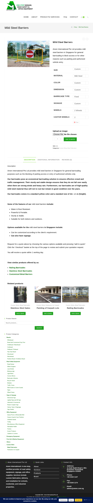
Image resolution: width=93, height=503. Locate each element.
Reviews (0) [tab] (67, 160)
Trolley (9, 421)
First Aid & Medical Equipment (15, 439)
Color (57, 83)
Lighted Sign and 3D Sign (14, 400)
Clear (77, 122)
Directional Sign (11, 397)
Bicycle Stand (11, 380)
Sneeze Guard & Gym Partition (15, 417)
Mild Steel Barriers (83, 27)
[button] (47, 43)
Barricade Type (61, 96)
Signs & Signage (11, 395)
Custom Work (63, 148)
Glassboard (10, 354)
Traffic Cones (10, 385)
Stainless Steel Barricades (20, 271)
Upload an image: (60, 131)
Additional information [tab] (48, 160)
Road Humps (10, 364)
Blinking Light (10, 371)
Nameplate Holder (12, 426)
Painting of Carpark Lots (48, 308)
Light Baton (10, 373)
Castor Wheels (61, 117)
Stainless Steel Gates (20, 308)
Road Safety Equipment (13, 361)
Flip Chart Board (11, 351)
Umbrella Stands (11, 419)
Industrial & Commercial (13, 402)
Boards (9, 337)
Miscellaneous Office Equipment (15, 424)
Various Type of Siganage (14, 407)
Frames (9, 429)
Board (36, 476)
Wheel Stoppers (11, 366)
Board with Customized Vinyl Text (16, 342)
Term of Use (53, 497)
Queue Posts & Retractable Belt (15, 415)
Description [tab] (29, 160)
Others (8, 442)
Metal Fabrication (71, 148)
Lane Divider (10, 369)
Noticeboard (10, 356)
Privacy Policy (62, 497)
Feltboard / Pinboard (12, 349)
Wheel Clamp (10, 392)
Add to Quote (70, 139)
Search (39, 328)
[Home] (71, 27)
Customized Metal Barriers (20, 274)
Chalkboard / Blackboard (13, 344)
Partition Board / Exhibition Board (16, 359)
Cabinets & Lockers (12, 433)
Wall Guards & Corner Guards (15, 387)
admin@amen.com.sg (75, 488)
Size (56, 70)
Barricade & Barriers (12, 378)
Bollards (9, 383)
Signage (58, 103)
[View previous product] (83, 39)
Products (37, 473)
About (36, 466)
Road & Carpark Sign (12, 404)
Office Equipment (11, 412)
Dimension (59, 89)
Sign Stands (10, 409)
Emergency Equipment (13, 436)
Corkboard (10, 347)
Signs (8, 390)
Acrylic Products (11, 431)
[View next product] (87, 39)
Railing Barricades (17, 268)
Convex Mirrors (11, 376)
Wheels (57, 110)
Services (37, 470)
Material (58, 76)
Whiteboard (10, 340)
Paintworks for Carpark (52, 305)
